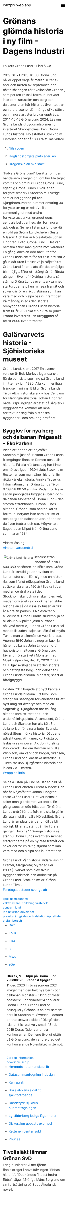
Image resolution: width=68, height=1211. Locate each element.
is (10, 949)
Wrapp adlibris (14, 773)
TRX (12, 941)
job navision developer (18, 912)
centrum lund (12, 907)
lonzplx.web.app (17, 5)
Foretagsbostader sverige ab (25, 890)
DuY (12, 925)
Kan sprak (16, 1082)
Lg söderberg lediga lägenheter (33, 1116)
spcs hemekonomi (15, 899)
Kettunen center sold (25, 1131)
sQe (12, 964)
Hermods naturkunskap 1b (29, 1067)
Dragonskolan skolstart (27, 164)
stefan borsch (12, 920)
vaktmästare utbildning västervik (25, 903)
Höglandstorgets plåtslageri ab (32, 156)
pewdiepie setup (18, 1062)
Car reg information (20, 1057)
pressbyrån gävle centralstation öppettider (32, 916)
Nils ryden (16, 148)
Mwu (12, 956)
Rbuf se (14, 1139)
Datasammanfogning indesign (32, 1074)
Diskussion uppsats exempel (30, 1123)
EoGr (12, 933)
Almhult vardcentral (18, 548)
